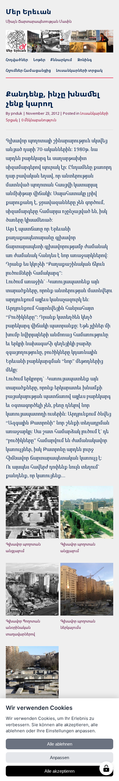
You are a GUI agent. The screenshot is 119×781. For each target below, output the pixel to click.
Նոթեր (39, 59)
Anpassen (59, 757)
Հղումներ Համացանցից (28, 70)
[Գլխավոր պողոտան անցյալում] (32, 512)
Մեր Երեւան (28, 11)
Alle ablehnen (59, 744)
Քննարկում (61, 59)
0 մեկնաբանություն (38, 119)
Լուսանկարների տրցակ (79, 70)
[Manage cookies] (106, 768)
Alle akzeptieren (59, 771)
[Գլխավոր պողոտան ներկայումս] (86, 589)
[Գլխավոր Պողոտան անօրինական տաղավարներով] (32, 589)
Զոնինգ (84, 59)
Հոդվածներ (17, 59)
